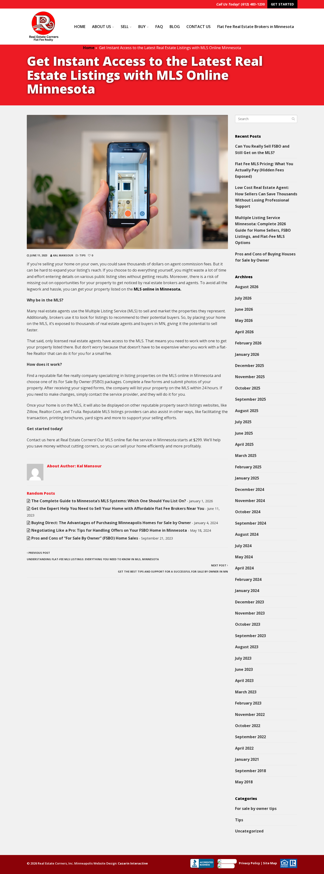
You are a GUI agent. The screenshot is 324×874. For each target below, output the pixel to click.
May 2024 (244, 556)
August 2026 (246, 286)
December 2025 (249, 365)
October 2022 (247, 725)
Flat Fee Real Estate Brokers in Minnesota (255, 26)
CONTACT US (198, 26)
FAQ (159, 26)
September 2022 (250, 736)
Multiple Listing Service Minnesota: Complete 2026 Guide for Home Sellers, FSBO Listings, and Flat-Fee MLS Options (263, 230)
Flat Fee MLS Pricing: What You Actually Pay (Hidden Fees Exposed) (264, 170)
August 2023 (246, 646)
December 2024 (249, 489)
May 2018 (244, 782)
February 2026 (248, 343)
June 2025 (244, 433)
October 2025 (247, 388)
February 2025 (248, 467)
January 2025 (247, 478)
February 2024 (248, 579)
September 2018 (250, 770)
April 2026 (244, 331)
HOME (79, 26)
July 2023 (243, 658)
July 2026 (243, 298)
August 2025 (246, 410)
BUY (142, 26)
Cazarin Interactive (133, 863)
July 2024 (243, 545)
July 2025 (243, 421)
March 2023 (245, 692)
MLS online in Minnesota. (157, 289)
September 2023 (250, 635)
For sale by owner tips (256, 808)
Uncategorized (249, 831)
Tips (82, 255)
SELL (125, 26)
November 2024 (250, 500)
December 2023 (249, 602)
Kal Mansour (63, 255)
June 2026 (244, 309)
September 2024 (250, 523)
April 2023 (244, 680)
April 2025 (244, 444)
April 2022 (244, 748)
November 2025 (250, 376)
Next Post (173, 568)
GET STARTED (282, 4)
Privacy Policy (249, 863)
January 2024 (247, 590)
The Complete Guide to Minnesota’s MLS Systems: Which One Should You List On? (108, 500)
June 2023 (244, 669)
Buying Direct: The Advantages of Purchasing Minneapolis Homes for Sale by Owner (111, 522)
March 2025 (245, 455)
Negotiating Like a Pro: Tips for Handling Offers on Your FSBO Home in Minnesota (109, 530)
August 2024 (246, 534)
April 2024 (244, 568)
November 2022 (250, 714)
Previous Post (93, 556)
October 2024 (247, 511)
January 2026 (247, 354)
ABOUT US (101, 26)
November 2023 (250, 613)
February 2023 (248, 703)
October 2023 (247, 624)
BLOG (175, 26)
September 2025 (250, 399)
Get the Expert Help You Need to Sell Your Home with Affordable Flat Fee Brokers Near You (117, 508)
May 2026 (244, 320)
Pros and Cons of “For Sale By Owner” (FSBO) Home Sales (84, 538)
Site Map (270, 863)
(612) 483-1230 (253, 4)
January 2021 (247, 759)
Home (88, 47)
